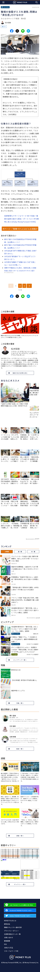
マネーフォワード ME (11, 951)
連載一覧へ (20, 836)
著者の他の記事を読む (20, 373)
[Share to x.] (17, 31)
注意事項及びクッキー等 (12, 934)
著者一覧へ (20, 749)
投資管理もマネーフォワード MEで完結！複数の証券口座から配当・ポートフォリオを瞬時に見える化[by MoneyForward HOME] (21, 219)
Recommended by (30, 539)
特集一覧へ (20, 703)
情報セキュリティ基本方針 (13, 927)
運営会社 (7, 924)
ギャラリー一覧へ (20, 884)
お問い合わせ (8, 937)
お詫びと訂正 (8, 948)
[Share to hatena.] (28, 31)
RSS (5, 944)
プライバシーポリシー (11, 931)
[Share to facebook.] (11, 31)
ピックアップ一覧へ (20, 660)
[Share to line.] (23, 31)
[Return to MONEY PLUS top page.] (20, 2)
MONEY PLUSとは (10, 921)
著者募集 (7, 941)
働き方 (4, 26)
